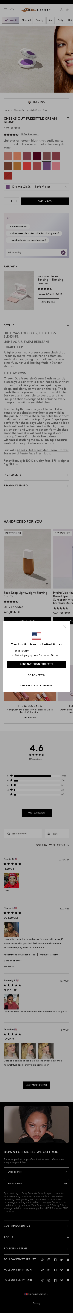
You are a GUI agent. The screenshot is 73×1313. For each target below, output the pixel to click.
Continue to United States (36, 664)
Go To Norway (36, 675)
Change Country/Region (36, 686)
